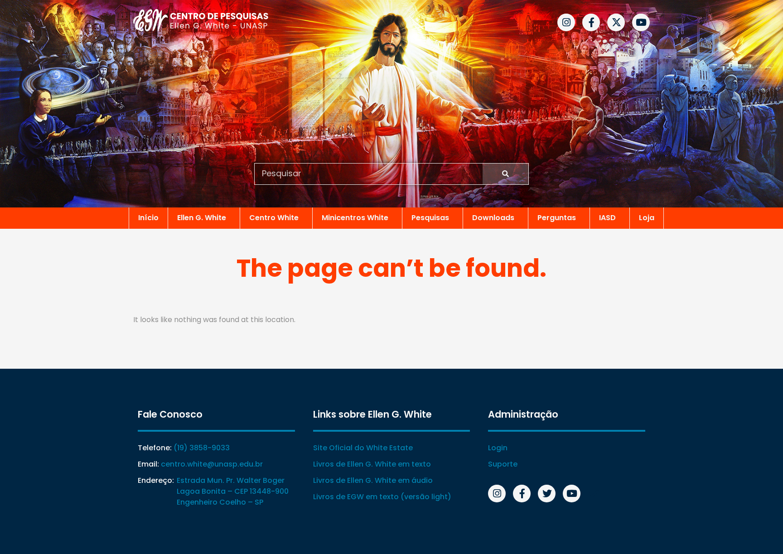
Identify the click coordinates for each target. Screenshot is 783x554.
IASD (607, 217)
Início (148, 217)
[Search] (505, 174)
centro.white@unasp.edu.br (212, 464)
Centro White (274, 217)
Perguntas (556, 217)
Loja (646, 217)
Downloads (493, 217)
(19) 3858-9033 (202, 448)
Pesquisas (430, 217)
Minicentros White (355, 217)
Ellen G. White (201, 217)
